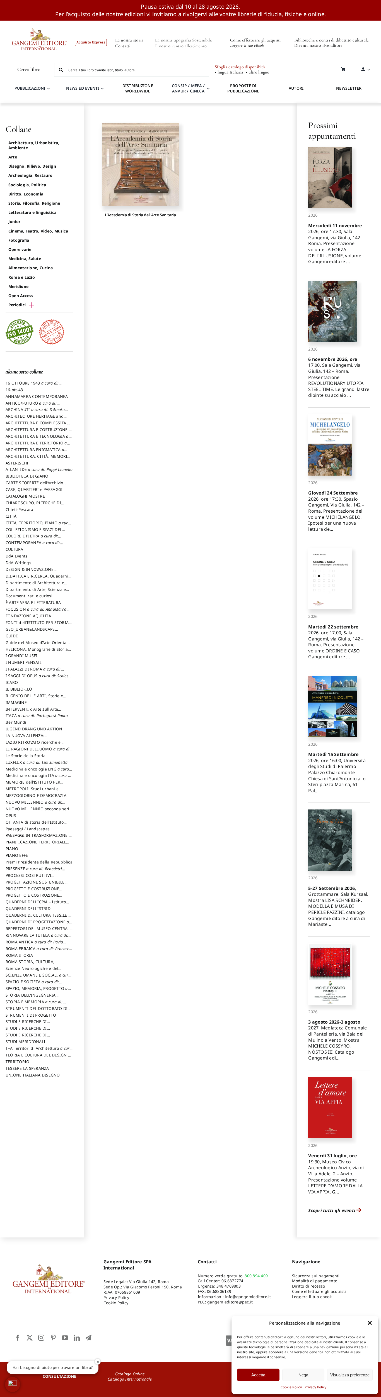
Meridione (18, 286)
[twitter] (29, 1338)
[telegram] (88, 1338)
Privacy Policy (315, 1387)
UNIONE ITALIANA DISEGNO (33, 1075)
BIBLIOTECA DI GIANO (27, 476)
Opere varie (20, 249)
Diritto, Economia (25, 194)
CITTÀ (11, 516)
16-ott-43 (14, 389)
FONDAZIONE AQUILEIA (28, 615)
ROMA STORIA (19, 955)
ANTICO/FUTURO (31, 405)
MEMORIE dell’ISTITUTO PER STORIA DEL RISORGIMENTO (33, 784)
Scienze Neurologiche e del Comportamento (32, 971)
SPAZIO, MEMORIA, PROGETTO (37, 991)
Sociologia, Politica (27, 184)
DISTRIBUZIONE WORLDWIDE (137, 88)
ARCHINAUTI (35, 412)
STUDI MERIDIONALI (25, 1041)
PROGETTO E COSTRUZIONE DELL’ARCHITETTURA (32, 891)
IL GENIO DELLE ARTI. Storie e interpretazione (34, 698)
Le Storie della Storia (25, 755)
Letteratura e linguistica (32, 212)
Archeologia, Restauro (30, 175)
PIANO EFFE (17, 855)
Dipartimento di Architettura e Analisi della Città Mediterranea (36, 585)
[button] (370, 1323)
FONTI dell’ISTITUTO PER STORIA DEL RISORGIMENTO (37, 625)
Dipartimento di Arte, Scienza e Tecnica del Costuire (36, 592)
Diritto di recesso (308, 1286)
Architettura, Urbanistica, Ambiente (33, 145)
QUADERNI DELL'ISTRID (28, 908)
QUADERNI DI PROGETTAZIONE (37, 924)
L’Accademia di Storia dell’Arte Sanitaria (140, 214)
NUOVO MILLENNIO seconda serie (39, 811)
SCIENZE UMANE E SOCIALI (38, 977)
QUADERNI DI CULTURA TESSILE (38, 917)
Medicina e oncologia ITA (39, 778)
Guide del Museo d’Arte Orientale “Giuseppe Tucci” (38, 645)
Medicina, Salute (24, 258)
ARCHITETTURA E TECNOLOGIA (37, 439)
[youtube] (65, 1338)
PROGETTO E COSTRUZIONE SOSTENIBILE (32, 897)
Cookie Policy (291, 1387)
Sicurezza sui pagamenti (316, 1275)
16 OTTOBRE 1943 (32, 385)
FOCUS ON (36, 611)
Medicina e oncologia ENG (37, 771)
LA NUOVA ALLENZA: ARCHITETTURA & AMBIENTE (33, 738)
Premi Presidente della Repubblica (39, 862)
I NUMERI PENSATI (24, 662)
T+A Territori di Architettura (39, 1051)
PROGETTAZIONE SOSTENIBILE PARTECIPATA (35, 884)
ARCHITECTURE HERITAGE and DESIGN (35, 419)
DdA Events (16, 556)
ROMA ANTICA (34, 944)
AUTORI (296, 88)
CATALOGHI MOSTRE (25, 496)
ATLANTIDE (39, 469)
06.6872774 (232, 1280)
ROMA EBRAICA (39, 951)
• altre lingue (257, 72)
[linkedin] (77, 1338)
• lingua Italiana (229, 72)
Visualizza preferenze (350, 1374)
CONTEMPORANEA (33, 545)
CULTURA (14, 549)
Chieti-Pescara (19, 509)
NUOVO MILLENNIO (34, 804)
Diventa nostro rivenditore (318, 45)
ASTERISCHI (17, 463)
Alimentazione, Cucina (30, 267)
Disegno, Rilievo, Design (32, 166)
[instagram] (41, 1338)
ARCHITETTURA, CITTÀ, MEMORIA (38, 459)
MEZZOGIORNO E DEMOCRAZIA (36, 795)
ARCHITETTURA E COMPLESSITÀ (38, 425)
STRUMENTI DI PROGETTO (31, 1015)
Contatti (123, 46)
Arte (12, 157)
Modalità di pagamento (314, 1280)
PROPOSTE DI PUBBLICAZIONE (243, 88)
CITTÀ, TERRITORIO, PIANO (38, 525)
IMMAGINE (16, 702)
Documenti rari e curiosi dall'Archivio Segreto (29, 598)
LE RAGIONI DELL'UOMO (38, 751)
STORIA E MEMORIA (34, 1004)
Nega (303, 1374)
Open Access (20, 295)
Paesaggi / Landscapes (28, 828)
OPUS (11, 815)
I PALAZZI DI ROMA (33, 671)
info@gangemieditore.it (248, 1296)
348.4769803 (228, 1286)
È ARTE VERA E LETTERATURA (33, 602)
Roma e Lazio (21, 277)
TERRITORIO (17, 1061)
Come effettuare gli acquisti (255, 40)
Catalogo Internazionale (130, 1379)
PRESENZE (34, 871)
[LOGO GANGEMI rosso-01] (39, 23)
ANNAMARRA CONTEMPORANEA (37, 396)
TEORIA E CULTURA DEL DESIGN (38, 1057)
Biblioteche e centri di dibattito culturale (331, 40)
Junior (14, 221)
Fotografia (18, 240)
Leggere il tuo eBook (247, 45)
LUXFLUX (37, 762)
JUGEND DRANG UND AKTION (34, 728)
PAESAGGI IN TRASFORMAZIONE (38, 838)
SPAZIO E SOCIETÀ (32, 984)
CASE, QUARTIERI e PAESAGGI (34, 489)
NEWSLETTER (348, 88)
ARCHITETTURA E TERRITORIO (36, 445)
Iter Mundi (16, 722)
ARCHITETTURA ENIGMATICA (35, 452)
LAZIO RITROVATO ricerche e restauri (33, 745)
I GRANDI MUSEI (21, 655)
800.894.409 (256, 1275)
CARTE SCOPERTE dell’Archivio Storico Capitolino (34, 485)
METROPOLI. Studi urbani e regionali (32, 791)
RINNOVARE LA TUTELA (37, 938)
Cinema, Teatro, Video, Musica (38, 231)
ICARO (12, 682)
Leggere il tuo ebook (312, 1296)
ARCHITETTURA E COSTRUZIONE (38, 432)
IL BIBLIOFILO (19, 689)
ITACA (37, 715)
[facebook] (18, 1338)
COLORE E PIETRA (32, 538)
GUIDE (12, 635)
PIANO (12, 848)
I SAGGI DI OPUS (39, 678)
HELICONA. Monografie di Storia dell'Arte (37, 652)
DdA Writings (18, 562)
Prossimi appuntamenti (332, 130)
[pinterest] (53, 1338)
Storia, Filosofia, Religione (34, 203)
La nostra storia (129, 40)
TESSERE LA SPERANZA (27, 1068)
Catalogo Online (130, 1373)
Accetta (258, 1374)
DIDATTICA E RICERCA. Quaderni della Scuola (37, 578)
